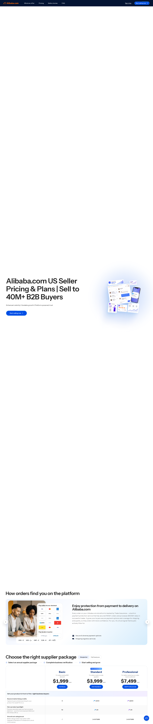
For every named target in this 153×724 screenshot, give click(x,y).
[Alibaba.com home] (11, 3)
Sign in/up (128, 3)
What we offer (29, 3)
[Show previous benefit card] (6, 622)
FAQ (63, 3)
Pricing (41, 3)
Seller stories (53, 3)
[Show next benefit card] (147, 622)
